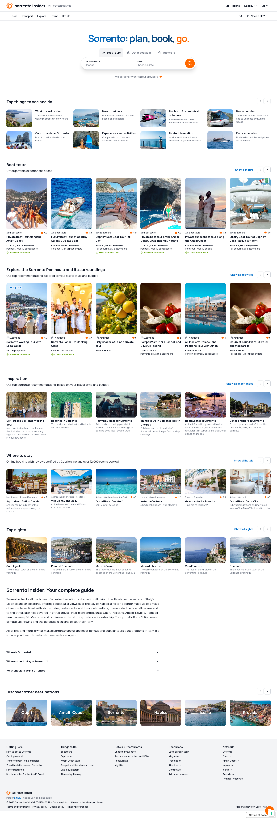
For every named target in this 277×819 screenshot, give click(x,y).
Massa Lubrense (150, 566)
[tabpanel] (138, 63)
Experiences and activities (119, 133)
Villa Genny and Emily (64, 501)
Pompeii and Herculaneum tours (77, 765)
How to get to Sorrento (18, 751)
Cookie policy (57, 806)
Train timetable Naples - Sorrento (24, 765)
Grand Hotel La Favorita (200, 501)
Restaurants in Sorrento (200, 420)
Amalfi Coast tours (70, 760)
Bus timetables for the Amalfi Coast (25, 774)
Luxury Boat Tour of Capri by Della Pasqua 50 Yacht (248, 238)
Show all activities (241, 274)
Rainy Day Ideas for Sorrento (114, 420)
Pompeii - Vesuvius (233, 778)
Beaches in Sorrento (64, 420)
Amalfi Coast (229, 760)
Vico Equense (193, 566)
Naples (226, 765)
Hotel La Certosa (151, 501)
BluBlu (17, 797)
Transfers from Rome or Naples (22, 760)
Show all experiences (239, 383)
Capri (225, 756)
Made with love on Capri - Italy (251, 806)
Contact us (175, 769)
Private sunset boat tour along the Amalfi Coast (204, 238)
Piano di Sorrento (62, 566)
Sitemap (74, 802)
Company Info (60, 802)
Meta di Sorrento (106, 566)
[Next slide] (267, 170)
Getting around (14, 756)
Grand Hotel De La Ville (244, 501)
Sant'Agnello (14, 566)
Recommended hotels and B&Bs (132, 756)
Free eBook (175, 760)
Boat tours (66, 751)
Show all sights (243, 529)
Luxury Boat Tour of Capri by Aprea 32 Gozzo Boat (69, 238)
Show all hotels (243, 460)
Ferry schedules (246, 133)
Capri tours (66, 756)
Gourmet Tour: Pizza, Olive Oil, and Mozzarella (249, 344)
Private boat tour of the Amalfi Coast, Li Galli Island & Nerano (159, 238)
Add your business (179, 774)
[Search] (190, 63)
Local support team (179, 751)
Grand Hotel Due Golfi (109, 501)
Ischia (226, 769)
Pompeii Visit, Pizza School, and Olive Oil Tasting (160, 344)
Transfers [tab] (168, 52)
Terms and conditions (18, 806)
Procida (227, 774)
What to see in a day (48, 111)
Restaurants (121, 760)
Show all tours (244, 170)
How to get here (112, 111)
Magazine (174, 756)
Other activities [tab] (141, 52)
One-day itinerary (70, 769)
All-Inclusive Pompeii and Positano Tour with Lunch (201, 344)
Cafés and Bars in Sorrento (247, 420)
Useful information (181, 133)
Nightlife (119, 765)
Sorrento (236, 566)
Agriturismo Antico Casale (22, 501)
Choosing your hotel (125, 751)
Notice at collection (261, 815)
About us (173, 765)
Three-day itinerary (71, 774)
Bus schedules (245, 111)
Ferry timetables (15, 769)
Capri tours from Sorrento (52, 133)
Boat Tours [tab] (113, 52)
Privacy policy (40, 806)
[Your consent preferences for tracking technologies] (271, 813)
